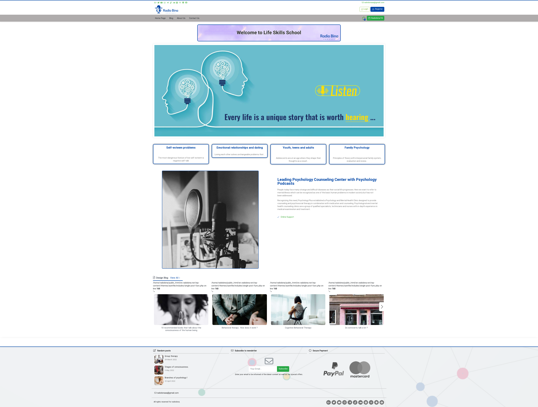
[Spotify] (177, 2)
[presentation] (382, 306)
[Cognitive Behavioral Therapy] (298, 309)
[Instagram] (165, 2)
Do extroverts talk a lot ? (356, 327)
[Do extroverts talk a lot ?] (356, 309)
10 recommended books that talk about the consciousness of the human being (181, 329)
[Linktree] (186, 2)
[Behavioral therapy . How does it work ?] (239, 309)
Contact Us (194, 18)
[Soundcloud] (174, 2)
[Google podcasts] (180, 2)
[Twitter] (158, 2)
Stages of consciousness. (177, 367)
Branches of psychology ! (176, 377)
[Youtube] (161, 2)
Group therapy (171, 356)
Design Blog (162, 278)
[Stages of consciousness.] (159, 369)
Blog (171, 18)
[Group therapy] (159, 359)
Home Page (160, 18)
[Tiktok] (171, 2)
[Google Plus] (155, 2)
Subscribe (283, 368)
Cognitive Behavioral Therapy (298, 327)
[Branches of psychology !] (159, 380)
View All (174, 278)
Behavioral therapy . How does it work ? (240, 327)
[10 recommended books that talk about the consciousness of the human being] (181, 309)
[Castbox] (183, 2)
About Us (181, 18)
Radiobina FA (377, 18)
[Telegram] (168, 2)
